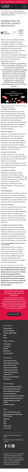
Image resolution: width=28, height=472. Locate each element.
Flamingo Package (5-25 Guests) (12, 386)
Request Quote (7, 328)
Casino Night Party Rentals (11, 363)
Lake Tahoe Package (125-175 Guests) (13, 396)
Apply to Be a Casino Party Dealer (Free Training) (12, 415)
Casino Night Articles (6, 11)
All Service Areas (8, 353)
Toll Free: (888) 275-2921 (10, 333)
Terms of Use (7, 428)
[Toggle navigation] (25, 6)
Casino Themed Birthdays (10, 372)
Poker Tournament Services (11, 377)
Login (5, 423)
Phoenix (5, 348)
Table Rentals (7, 379)
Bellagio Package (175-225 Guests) (13, 398)
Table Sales (6, 419)
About (5, 337)
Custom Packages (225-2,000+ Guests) (11, 401)
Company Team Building (10, 367)
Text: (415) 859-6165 (8, 330)
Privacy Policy (7, 426)
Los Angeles (6, 346)
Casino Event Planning (9, 360)
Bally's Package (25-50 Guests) (12, 389)
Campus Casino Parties (10, 365)
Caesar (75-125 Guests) (9, 393)
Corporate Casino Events (10, 370)
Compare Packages (8, 404)
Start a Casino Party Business (11, 412)
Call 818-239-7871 (14, 314)
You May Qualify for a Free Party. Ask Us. (15, 2)
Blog (4, 421)
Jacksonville (6, 351)
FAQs (4, 335)
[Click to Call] (2, 2)
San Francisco (7, 344)
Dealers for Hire (7, 374)
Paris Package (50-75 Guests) (11, 391)
